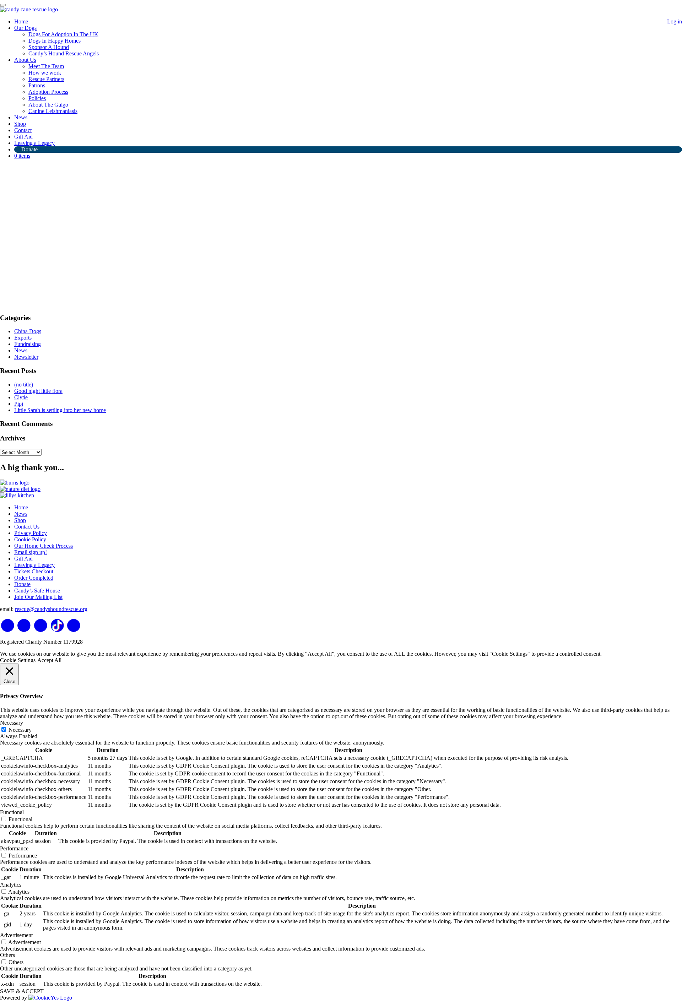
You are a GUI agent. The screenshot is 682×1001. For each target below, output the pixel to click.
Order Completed (33, 578)
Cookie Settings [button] (18, 660)
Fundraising (27, 344)
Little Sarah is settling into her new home (60, 410)
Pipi (18, 404)
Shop (20, 124)
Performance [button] (14, 848)
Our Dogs (25, 28)
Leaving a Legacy (34, 143)
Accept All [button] (49, 660)
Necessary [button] (11, 723)
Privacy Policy (30, 533)
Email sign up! (30, 552)
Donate (29, 149)
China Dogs (27, 331)
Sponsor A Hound (48, 47)
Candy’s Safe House (37, 591)
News (20, 117)
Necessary (20, 730)
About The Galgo (48, 105)
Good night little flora (38, 391)
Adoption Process (48, 92)
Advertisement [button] (16, 935)
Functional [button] (12, 812)
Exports (23, 338)
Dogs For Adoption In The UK (63, 34)
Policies (37, 98)
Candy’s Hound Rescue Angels (63, 53)
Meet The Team (46, 66)
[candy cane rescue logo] (29, 9)
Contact (23, 130)
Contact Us (26, 527)
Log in (674, 21)
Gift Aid (23, 137)
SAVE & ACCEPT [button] (22, 991)
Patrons (36, 85)
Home (21, 21)
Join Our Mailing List (38, 597)
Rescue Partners (46, 79)
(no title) (23, 385)
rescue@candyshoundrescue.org (51, 609)
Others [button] (7, 955)
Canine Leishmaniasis (52, 111)
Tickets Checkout (33, 571)
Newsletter (26, 357)
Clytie (21, 397)
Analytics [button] (10, 885)
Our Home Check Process (43, 546)
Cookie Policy (30, 539)
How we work (44, 73)
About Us (25, 60)
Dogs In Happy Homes (54, 41)
